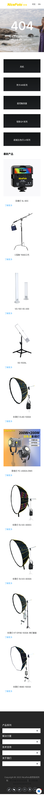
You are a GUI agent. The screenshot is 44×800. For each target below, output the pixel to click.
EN (39, 4)
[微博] (19, 790)
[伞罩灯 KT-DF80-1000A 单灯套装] (22, 609)
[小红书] (35, 789)
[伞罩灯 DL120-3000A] (22, 555)
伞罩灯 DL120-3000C (22, 525)
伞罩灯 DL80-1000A (22, 417)
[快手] (30, 789)
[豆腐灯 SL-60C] (22, 177)
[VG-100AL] (22, 339)
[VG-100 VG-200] (22, 285)
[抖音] (9, 790)
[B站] (25, 789)
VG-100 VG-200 (22, 309)
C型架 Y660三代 (22, 255)
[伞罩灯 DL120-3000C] (22, 501)
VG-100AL (22, 363)
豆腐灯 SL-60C (22, 201)
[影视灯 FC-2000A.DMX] (22, 447)
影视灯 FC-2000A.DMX (22, 471)
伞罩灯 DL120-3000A (22, 579)
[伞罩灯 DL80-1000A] (22, 393)
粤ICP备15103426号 (18, 780)
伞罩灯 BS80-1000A (22, 687)
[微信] (14, 790)
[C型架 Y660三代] (22, 231)
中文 (33, 4)
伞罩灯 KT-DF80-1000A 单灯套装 (22, 633)
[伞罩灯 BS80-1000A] (22, 663)
